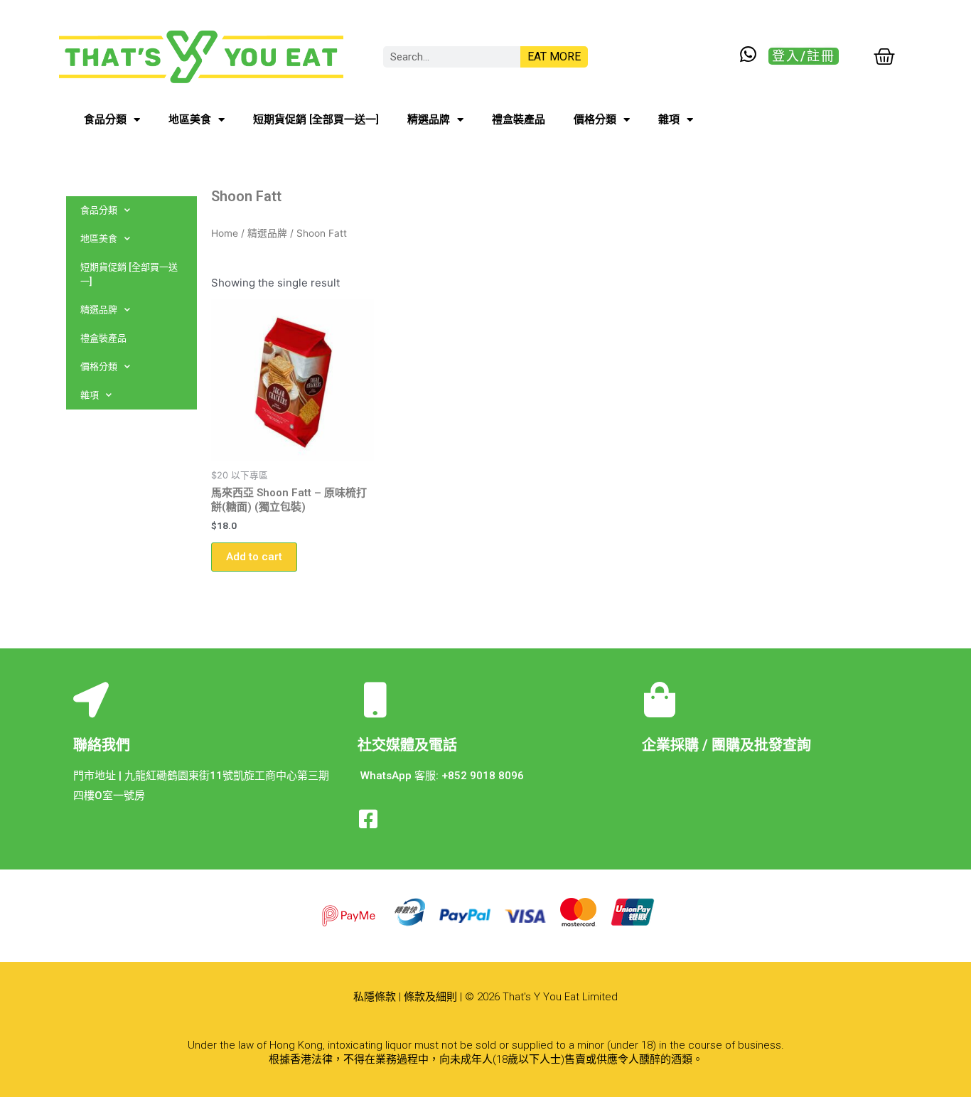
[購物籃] (884, 57)
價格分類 (595, 119)
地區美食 (189, 119)
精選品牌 (428, 119)
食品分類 (105, 119)
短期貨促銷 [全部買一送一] (316, 119)
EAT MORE (554, 56)
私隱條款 (374, 996)
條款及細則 (430, 996)
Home (224, 233)
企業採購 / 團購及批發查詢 (726, 745)
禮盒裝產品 (518, 119)
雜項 (669, 119)
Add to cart (254, 556)
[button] (803, 56)
